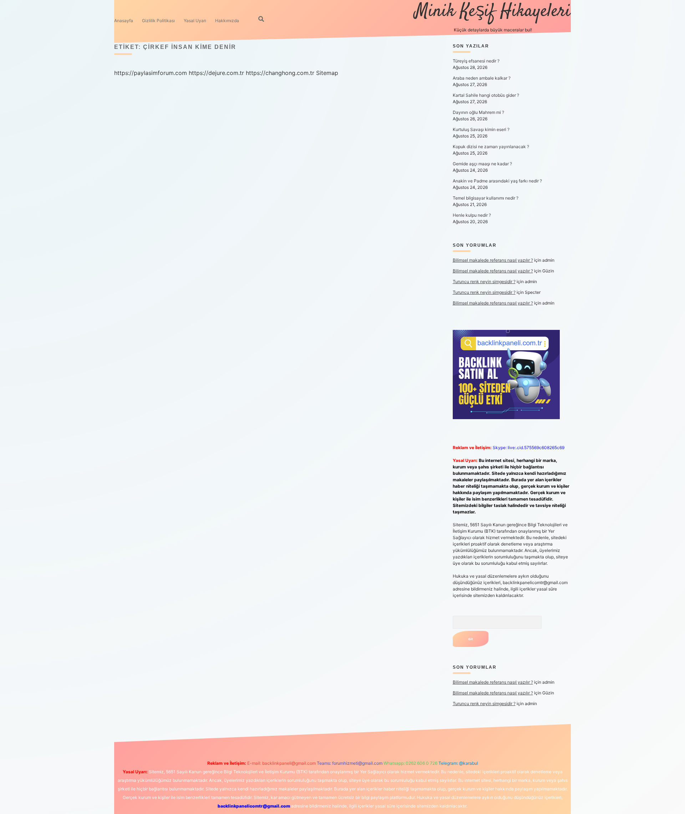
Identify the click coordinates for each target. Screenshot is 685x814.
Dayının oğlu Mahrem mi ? (478, 112)
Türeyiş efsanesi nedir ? (476, 61)
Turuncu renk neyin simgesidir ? (484, 281)
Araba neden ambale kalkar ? (482, 78)
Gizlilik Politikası (158, 20)
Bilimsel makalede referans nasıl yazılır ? (493, 260)
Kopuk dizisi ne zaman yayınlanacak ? (491, 146)
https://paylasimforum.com (150, 72)
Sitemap (327, 72)
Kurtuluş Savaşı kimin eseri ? (481, 129)
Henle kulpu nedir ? (472, 215)
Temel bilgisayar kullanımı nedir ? (485, 198)
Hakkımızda (227, 20)
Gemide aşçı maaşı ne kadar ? (482, 163)
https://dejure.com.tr (216, 72)
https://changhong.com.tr (280, 72)
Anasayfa (123, 20)
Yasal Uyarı (195, 20)
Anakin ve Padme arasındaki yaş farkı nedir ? (497, 181)
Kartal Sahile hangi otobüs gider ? (486, 95)
